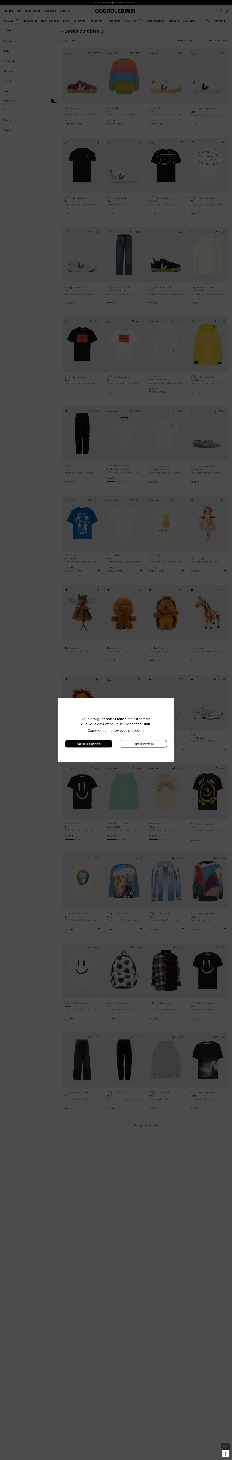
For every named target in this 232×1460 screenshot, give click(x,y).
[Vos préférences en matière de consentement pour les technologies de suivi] (225, 1453)
